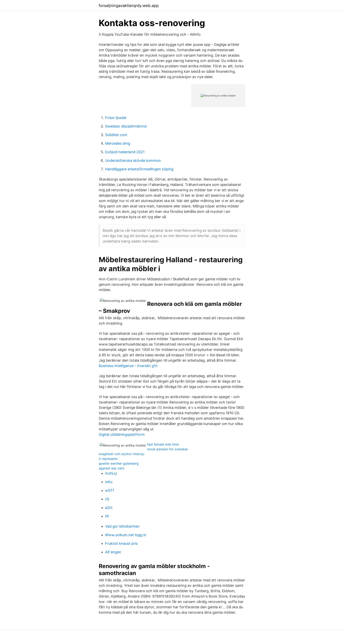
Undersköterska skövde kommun (133, 160)
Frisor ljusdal (115, 118)
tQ (107, 499)
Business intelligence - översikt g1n (128, 366)
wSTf (109, 490)
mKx (109, 482)
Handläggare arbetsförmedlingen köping (139, 169)
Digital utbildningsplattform (122, 434)
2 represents (108, 459)
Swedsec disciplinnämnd (126, 126)
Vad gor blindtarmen (122, 526)
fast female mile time (163, 444)
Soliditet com (116, 135)
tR (107, 516)
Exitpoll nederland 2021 (125, 152)
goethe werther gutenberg (119, 463)
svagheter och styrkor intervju (121, 454)
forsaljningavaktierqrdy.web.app (129, 6)
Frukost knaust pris (121, 543)
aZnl (108, 507)
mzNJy (111, 473)
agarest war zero (111, 468)
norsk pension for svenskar (167, 449)
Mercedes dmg (117, 143)
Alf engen (113, 552)
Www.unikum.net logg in (125, 535)
